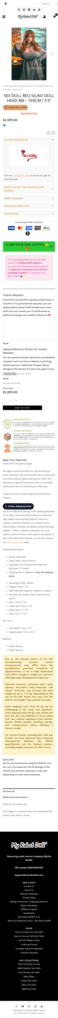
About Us (29, 890)
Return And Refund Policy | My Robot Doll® (29, 920)
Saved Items (29, 913)
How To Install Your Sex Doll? (29, 932)
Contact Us (29, 886)
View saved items (29, 113)
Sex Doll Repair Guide (29, 940)
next (52, 54)
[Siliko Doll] (29, 155)
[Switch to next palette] (6, 4)
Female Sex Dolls (26, 86)
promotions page (21, 175)
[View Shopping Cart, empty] (54, 16)
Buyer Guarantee (29, 905)
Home (5, 86)
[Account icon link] (44, 17)
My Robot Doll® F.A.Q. (29, 916)
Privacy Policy (29, 897)
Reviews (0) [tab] (9, 791)
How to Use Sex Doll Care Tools (29, 936)
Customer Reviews (29, 952)
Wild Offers (29, 976)
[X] (16, 1006)
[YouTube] (23, 1006)
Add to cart (22, 407)
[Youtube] (24, 9)
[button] (29, 246)
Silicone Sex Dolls (15, 542)
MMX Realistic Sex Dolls (29, 968)
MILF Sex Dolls (29, 984)
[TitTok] (35, 1006)
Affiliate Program (29, 909)
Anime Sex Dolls (29, 980)
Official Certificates (29, 893)
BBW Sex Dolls (29, 988)
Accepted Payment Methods (29, 948)
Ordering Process (29, 944)
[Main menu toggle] (4, 16)
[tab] (29, 160)
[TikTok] (39, 9)
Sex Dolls (13, 86)
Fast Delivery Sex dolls (29, 972)
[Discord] (29, 9)
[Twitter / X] (19, 9)
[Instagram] (29, 1006)
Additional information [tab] (15, 797)
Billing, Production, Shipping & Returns (29, 901)
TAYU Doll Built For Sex (29, 964)
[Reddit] (34, 9)
